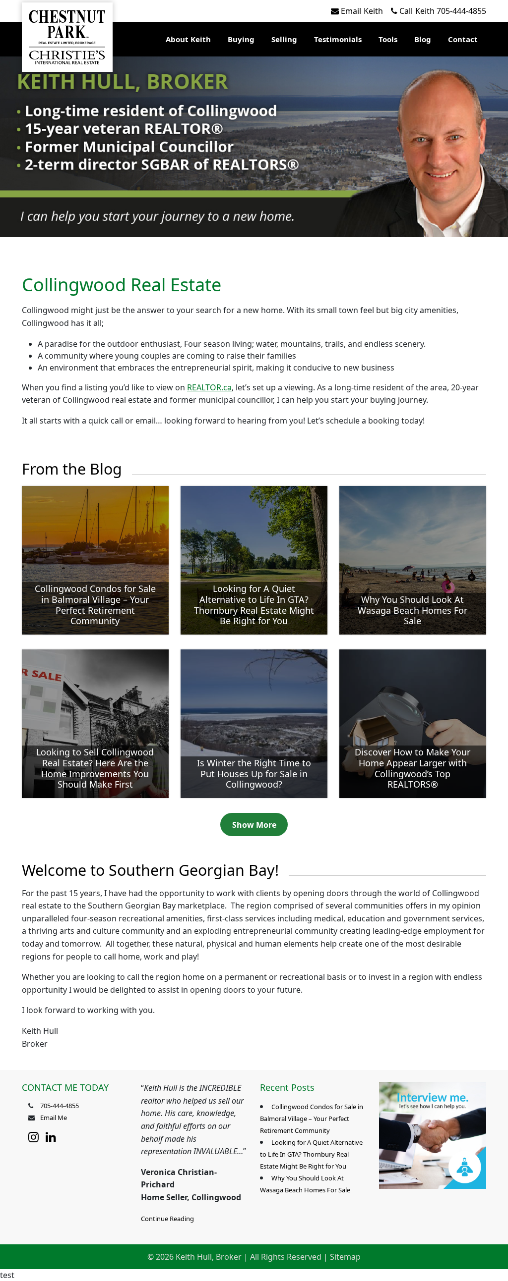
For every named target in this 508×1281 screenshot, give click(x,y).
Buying (241, 39)
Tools (388, 39)
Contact (463, 39)
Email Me (53, 1117)
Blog (422, 39)
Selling (284, 39)
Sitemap (345, 1256)
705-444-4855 (442, 10)
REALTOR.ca (209, 387)
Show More (254, 824)
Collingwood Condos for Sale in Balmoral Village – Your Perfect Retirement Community (311, 1118)
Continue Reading (167, 1218)
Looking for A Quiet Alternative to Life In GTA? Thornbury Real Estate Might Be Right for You (311, 1154)
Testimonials (338, 39)
